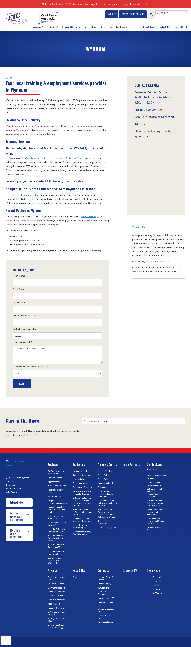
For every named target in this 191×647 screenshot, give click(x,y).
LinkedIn (156, 585)
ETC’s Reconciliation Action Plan (56, 613)
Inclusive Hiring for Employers (55, 517)
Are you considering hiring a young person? (57, 501)
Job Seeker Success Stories (106, 610)
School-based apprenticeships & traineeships (105, 494)
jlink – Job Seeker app (82, 475)
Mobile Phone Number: (25, 315)
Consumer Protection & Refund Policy (16, 516)
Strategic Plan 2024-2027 (56, 619)
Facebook (157, 577)
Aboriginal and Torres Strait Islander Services (82, 519)
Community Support (56, 588)
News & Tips (148, 27)
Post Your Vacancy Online (55, 491)
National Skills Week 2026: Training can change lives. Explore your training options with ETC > (95, 4)
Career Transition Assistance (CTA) (80, 526)
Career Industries (80, 483)
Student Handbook (105, 483)
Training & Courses (70, 27)
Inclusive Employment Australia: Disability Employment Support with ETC (82, 502)
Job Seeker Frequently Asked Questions (82, 533)
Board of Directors (55, 595)
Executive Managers (56, 600)
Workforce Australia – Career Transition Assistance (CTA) (54, 157)
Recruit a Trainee (55, 477)
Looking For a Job (80, 471)
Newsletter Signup (105, 622)
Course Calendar (105, 475)
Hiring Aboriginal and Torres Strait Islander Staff (57, 509)
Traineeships (103, 487)
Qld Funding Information (103, 522)
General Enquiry (104, 584)
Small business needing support (154, 483)
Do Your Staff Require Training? (57, 523)
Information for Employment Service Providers (155, 521)
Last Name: (19, 289)
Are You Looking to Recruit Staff (56, 472)
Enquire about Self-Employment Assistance (155, 512)
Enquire (112, 14)
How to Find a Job (80, 479)
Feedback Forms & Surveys (105, 578)
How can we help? (22, 342)
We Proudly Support (56, 584)
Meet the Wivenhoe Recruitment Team (56, 552)
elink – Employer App (57, 486)
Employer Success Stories (105, 603)
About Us (134, 27)
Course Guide (103, 479)
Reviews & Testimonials (103, 593)
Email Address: (20, 302)
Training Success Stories (105, 616)
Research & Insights (56, 608)
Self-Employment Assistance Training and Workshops (155, 503)
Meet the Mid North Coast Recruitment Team (56, 538)
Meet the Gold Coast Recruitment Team (56, 530)
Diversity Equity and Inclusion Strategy (56, 626)
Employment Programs (82, 487)
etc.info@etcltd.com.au (158, 117)
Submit (22, 383)
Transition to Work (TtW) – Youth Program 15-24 (82, 512)
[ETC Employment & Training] (32, 18)
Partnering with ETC (106, 598)
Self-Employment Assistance (113, 27)
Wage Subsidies (54, 496)
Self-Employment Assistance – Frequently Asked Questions (154, 493)
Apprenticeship (54, 482)
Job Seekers (51, 27)
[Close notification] (186, 4)
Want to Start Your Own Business (156, 477)
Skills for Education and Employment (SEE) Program (107, 503)
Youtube (156, 589)
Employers (36, 27)
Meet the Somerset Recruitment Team (56, 546)
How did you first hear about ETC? (30, 366)
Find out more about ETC (56, 578)
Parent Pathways (90, 27)
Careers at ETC (180, 27)
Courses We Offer (105, 471)
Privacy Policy (16, 502)
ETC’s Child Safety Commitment (16, 534)
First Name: (19, 275)
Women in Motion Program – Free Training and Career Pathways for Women (106, 513)
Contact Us (164, 27)
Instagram (157, 581)
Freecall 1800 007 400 (133, 14)
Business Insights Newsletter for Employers (55, 560)
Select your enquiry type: (25, 328)
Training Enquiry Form (107, 527)
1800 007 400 (153, 110)
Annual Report (54, 604)
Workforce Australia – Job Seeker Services (82, 492)
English (164, 13)
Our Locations (103, 588)
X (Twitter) (157, 593)
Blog (75, 577)
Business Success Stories (154, 529)
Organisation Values (56, 591)
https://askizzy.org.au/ (158, 261)
